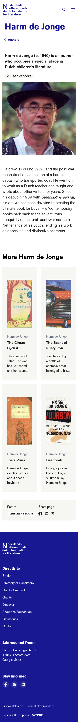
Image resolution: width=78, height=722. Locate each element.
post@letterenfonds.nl (41, 706)
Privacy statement (12, 706)
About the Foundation (17, 612)
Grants (7, 597)
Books (6, 576)
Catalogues (10, 619)
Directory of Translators (18, 583)
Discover (8, 605)
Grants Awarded (13, 590)
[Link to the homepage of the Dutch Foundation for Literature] (15, 9)
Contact (7, 626)
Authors (13, 39)
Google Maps (11, 660)
